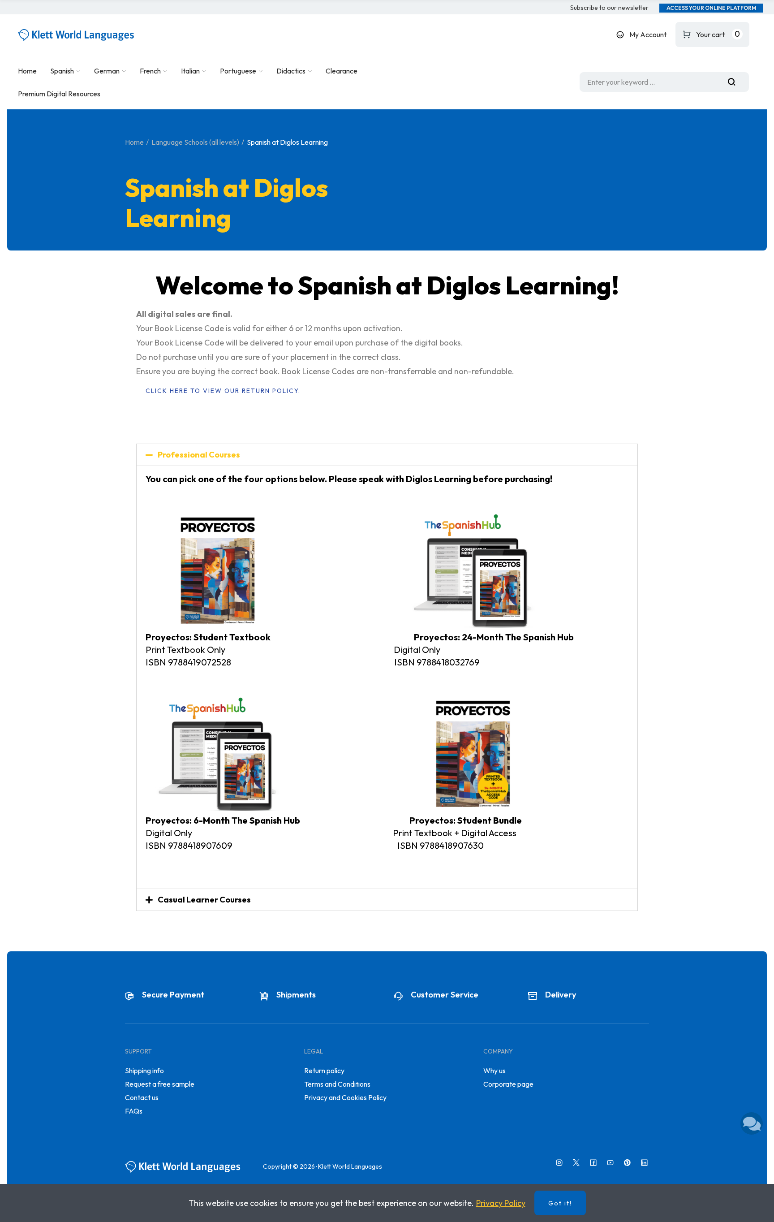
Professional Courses (199, 454)
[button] (609, 8)
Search (735, 82)
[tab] (387, 455)
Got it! (560, 1203)
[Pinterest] (627, 1162)
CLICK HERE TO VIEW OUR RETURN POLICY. (223, 391)
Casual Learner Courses (204, 899)
